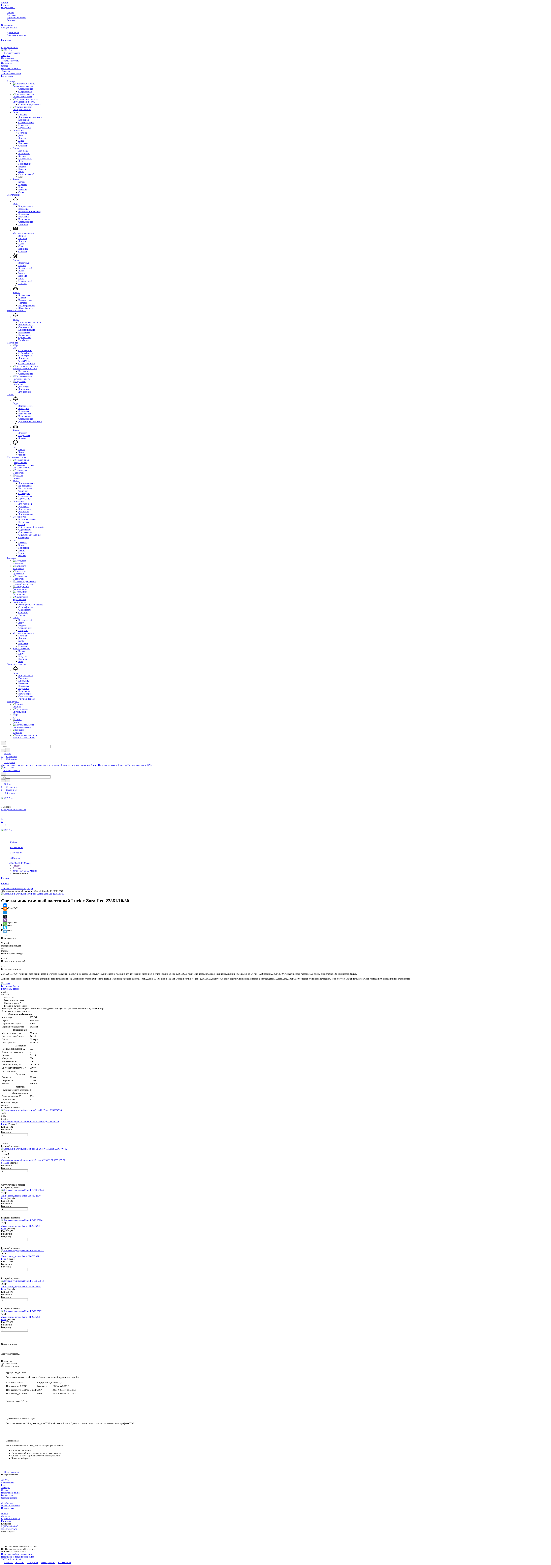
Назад (17, 865)
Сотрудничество (9, 1498)
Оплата (10, 12)
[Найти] (7, 750)
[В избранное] (4, 1139)
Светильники (7, 1482)
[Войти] (2, 816)
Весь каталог (7, 1495)
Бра (3, 1485)
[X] (5, 916)
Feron (3, 1198)
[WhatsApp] (5, 924)
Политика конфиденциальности (17, 1554)
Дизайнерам (13, 32)
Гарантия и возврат (16, 17)
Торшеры (5, 1487)
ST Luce (5, 1163)
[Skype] (5, 927)
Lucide (4, 1124)
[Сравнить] (11, 912)
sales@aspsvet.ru (9, 1529)
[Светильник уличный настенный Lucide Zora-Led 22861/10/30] (32, 894)
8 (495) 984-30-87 (9, 47)
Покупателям (7, 1508)
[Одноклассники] (5, 909)
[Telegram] (5, 931)
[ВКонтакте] (5, 905)
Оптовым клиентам (16, 35)
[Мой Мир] (5, 912)
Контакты (12, 20)
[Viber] (5, 920)
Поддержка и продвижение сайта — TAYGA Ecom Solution (19, 1558)
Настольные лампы (10, 1492)
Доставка (11, 15)
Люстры (5, 1480)
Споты (4, 1490)
